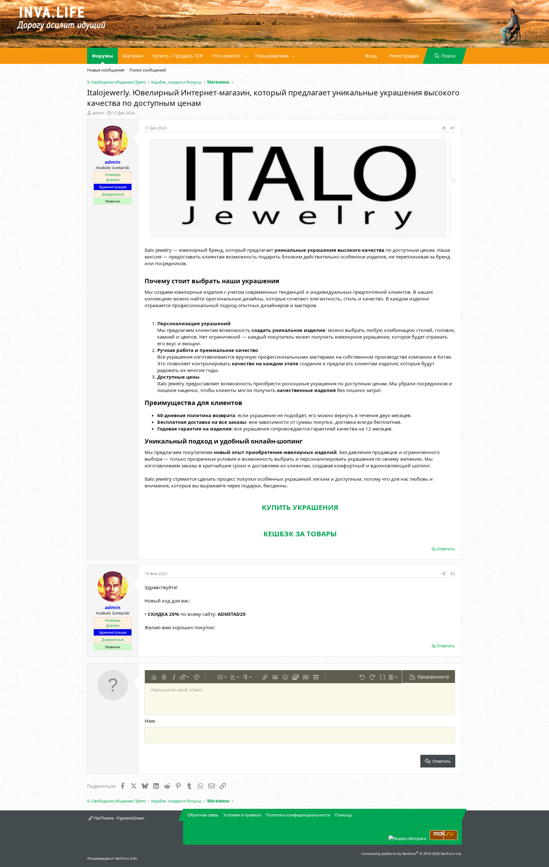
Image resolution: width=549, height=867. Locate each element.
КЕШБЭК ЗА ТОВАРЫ (300, 533)
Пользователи (271, 55)
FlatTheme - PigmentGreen (118, 818)
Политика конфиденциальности (298, 815)
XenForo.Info (126, 858)
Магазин (133, 55)
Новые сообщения (105, 70)
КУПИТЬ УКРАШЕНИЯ (300, 507)
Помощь (344, 815)
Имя (149, 721)
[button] (245, 56)
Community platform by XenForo (411, 853)
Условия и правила (242, 815)
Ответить (446, 549)
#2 (453, 573)
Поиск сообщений (147, 70)
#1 (453, 128)
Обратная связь (203, 815)
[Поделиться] (443, 128)
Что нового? (226, 55)
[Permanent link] (282, 281)
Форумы (102, 55)
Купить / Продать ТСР (177, 55)
